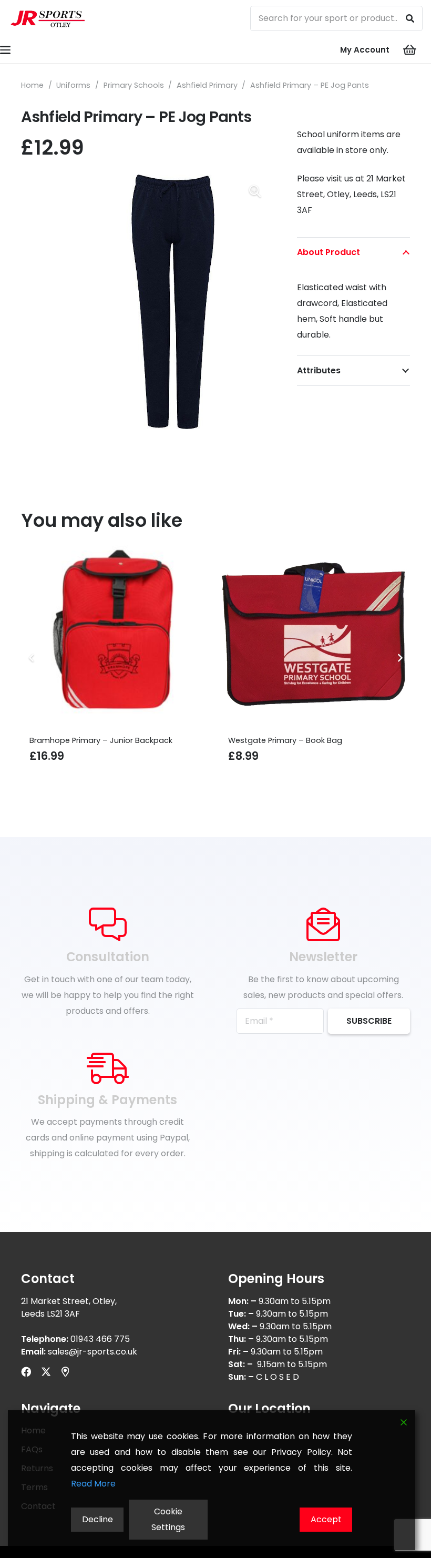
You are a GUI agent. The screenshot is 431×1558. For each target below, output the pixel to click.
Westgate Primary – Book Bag (121, 740)
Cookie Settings (168, 1519)
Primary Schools (134, 85)
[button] (255, 191)
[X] (46, 1372)
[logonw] (48, 18)
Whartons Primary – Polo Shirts (321, 740)
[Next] (399, 658)
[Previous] (31, 658)
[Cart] (410, 50)
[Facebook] (26, 1372)
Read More (93, 1484)
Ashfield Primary (207, 85)
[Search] (410, 18)
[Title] (65, 1372)
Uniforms (73, 85)
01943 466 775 (100, 1339)
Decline (97, 1519)
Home (32, 85)
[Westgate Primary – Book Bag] (151, 636)
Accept (326, 1519)
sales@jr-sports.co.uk (92, 1352)
